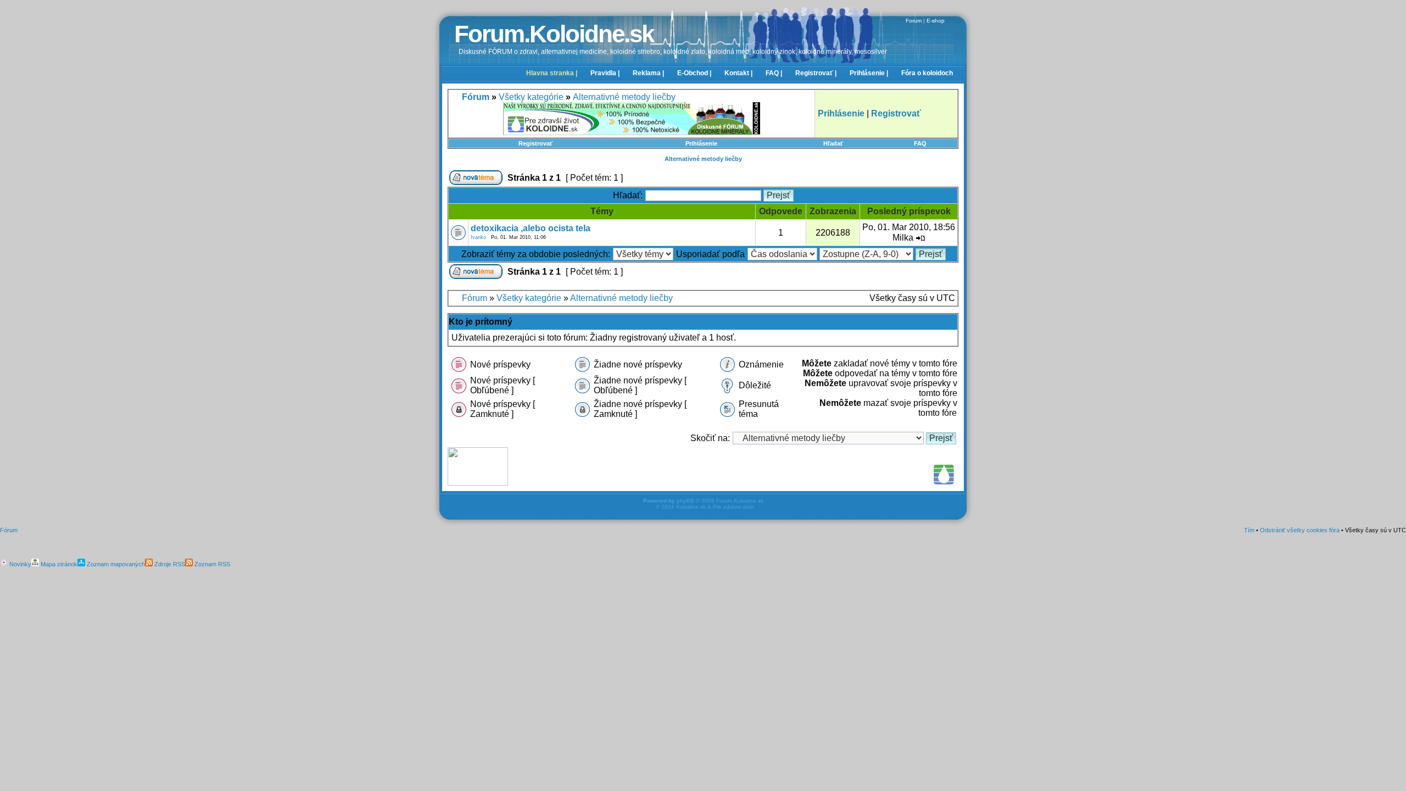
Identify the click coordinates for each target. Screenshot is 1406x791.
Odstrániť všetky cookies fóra (1300, 530)
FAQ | (774, 73)
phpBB (685, 501)
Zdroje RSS (169, 564)
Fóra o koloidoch (927, 73)
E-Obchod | (694, 73)
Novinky (19, 564)
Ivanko (478, 237)
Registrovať (535, 143)
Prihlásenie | (869, 73)
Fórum (474, 298)
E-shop (936, 21)
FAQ (920, 143)
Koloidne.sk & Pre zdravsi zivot (715, 507)
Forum (914, 21)
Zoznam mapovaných (115, 564)
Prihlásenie (701, 143)
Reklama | (648, 73)
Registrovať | (815, 73)
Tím (1249, 530)
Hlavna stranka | (551, 73)
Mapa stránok (58, 564)
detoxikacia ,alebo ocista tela (530, 228)
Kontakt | (738, 73)
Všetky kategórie (531, 97)
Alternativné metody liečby (624, 97)
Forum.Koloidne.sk (554, 33)
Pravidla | (605, 73)
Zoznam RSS (211, 564)
